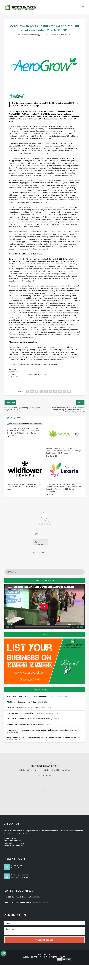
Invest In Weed (32, 35)
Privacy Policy (44, 955)
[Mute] (78, 627)
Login (35, 534)
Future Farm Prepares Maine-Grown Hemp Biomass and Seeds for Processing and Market (42, 730)
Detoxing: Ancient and (20, 875)
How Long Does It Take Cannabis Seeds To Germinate (28, 713)
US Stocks (62, 35)
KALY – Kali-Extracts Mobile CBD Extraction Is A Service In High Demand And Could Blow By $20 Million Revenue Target (24, 430)
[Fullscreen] (81, 627)
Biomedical (24, 868)
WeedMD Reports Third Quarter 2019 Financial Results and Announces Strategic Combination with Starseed (63, 450)
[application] (44, 606)
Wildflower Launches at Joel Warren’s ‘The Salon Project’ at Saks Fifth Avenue (24, 485)
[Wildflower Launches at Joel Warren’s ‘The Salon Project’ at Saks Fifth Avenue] (25, 470)
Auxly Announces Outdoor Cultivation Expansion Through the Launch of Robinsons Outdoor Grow (43, 739)
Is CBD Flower (16, 865)
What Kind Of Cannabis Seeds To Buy (21, 702)
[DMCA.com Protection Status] (64, 960)
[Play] (7, 627)
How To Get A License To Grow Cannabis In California (28, 719)
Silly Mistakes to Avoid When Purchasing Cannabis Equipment (31, 696)
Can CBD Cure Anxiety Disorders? (17, 897)
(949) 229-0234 (17, 846)
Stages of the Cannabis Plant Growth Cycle (24, 724)
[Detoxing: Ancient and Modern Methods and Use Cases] (7, 876)
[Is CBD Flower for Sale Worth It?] (7, 867)
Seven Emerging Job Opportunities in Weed (21, 902)
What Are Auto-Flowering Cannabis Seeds (23, 707)
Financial (54, 35)
